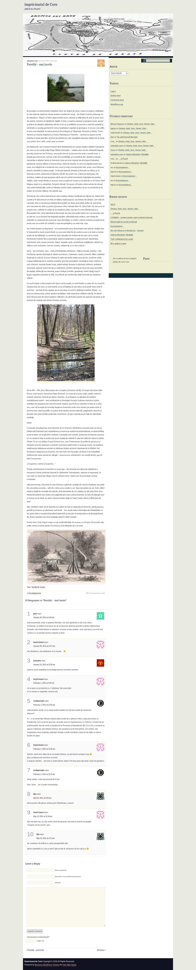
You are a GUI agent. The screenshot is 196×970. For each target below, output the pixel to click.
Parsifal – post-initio (36, 950)
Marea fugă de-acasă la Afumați (124, 222)
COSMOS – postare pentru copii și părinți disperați (131, 218)
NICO (113, 205)
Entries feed (116, 96)
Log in (113, 91)
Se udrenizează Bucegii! (127, 137)
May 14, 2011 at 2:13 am (45, 838)
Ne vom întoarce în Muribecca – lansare (127, 231)
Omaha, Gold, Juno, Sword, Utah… (141, 124)
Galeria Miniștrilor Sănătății (137, 154)
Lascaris (37, 661)
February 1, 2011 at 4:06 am (43, 683)
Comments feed (117, 100)
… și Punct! (123, 159)
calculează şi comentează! (38, 937)
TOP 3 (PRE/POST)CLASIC (122, 239)
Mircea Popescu (117, 124)
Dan (112, 137)
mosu (113, 150)
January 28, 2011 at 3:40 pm (43, 617)
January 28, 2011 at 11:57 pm (44, 646)
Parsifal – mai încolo (39, 64)
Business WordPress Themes (47, 965)
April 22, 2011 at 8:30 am (42, 798)
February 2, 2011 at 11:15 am (44, 774)
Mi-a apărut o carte (118, 244)
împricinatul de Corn (40, 4)
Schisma (100, 950)
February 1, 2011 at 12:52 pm (44, 705)
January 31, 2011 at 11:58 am (44, 664)
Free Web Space (69, 965)
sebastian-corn (32, 61)
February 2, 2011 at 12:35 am (44, 749)
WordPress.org (117, 104)
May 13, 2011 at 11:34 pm (42, 816)
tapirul (113, 128)
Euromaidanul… (123, 167)
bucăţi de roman (38, 587)
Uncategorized (35, 593)
